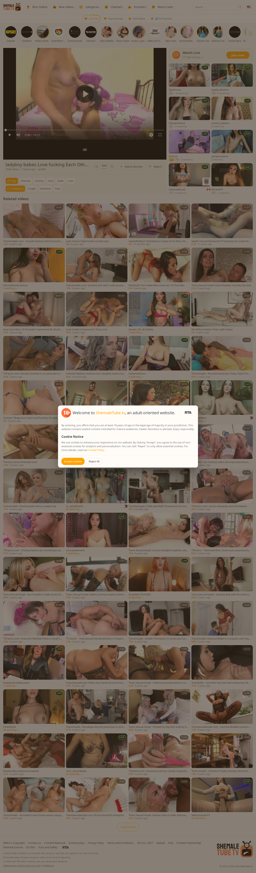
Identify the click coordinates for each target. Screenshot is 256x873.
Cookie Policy (96, 450)
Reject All (94, 461)
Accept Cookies (73, 461)
